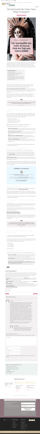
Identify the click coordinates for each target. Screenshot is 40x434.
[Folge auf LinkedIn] (22, 15)
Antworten (34, 300)
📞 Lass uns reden (11, 5)
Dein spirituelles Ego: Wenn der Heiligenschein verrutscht (19, 387)
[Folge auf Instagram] (19, 15)
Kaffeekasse (14, 427)
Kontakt (28, 2)
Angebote (14, 2)
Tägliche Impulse (15, 425)
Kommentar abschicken (32, 358)
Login (31, 2)
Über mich (24, 2)
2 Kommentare (25, 13)
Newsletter (8, 370)
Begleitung (10, 2)
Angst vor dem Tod (11, 126)
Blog (21, 2)
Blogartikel (14, 421)
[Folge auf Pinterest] (25, 15)
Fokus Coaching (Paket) (24, 424)
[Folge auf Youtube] (20, 15)
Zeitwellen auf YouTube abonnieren (12, 369)
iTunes (16, 366)
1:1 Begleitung (23, 423)
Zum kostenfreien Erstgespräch (23, 422)
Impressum (5, 431)
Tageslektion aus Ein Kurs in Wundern (13, 367)
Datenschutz (10, 431)
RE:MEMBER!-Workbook (11, 371)
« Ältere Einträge (7, 394)
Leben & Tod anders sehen (19, 13)
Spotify (7, 279)
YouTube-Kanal (26, 278)
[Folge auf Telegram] (23, 15)
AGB (13, 431)
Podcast (19, 2)
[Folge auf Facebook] (17, 15)
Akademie (21, 431)
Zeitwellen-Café (9, 372)
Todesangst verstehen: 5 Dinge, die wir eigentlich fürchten (9, 384)
